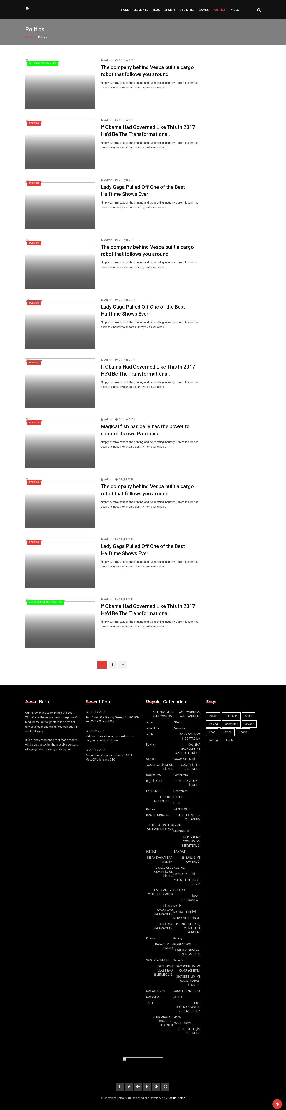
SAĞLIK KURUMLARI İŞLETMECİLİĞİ (187, 952)
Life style (187, 9)
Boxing (150, 744)
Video (177, 1017)
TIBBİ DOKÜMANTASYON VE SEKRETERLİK (188, 1007)
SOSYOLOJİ (153, 997)
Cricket (249, 724)
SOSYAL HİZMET (157, 991)
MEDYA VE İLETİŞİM (186, 918)
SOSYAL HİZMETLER (186, 991)
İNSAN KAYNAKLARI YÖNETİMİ (160, 859)
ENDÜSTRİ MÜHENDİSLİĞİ (163, 799)
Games (204, 9)
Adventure (152, 728)
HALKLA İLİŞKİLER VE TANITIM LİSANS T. (160, 829)
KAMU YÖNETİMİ (184, 873)
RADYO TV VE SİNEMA (164, 946)
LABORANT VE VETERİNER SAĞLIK (160, 892)
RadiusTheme (176, 1098)
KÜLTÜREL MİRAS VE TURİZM (187, 882)
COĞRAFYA (153, 775)
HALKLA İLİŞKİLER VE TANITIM (188, 817)
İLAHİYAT (179, 851)
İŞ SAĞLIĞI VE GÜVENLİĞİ (191, 859)
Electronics (180, 791)
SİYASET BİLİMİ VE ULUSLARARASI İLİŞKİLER (188, 981)
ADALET (178, 722)
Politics (219, 9)
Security (178, 960)
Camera (151, 759)
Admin (108, 60)
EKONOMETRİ (154, 791)
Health (177, 825)
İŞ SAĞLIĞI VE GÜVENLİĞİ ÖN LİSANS (163, 872)
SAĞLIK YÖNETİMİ (157, 960)
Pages (234, 9)
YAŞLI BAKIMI (182, 1023)
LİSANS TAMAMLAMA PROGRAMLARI (163, 910)
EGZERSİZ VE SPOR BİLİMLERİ (187, 783)
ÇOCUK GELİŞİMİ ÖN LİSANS (160, 767)
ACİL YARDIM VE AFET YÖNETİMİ (189, 714)
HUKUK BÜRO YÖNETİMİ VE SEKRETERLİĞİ (191, 841)
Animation (179, 728)
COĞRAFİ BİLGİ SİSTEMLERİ (190, 767)
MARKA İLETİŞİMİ (184, 912)
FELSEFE (178, 797)
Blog (156, 9)
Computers (180, 775)
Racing (177, 938)
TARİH (150, 1003)
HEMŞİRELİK (181, 831)
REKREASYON (182, 944)
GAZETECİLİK (182, 809)
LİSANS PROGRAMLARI (190, 898)
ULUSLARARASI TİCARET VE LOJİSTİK (163, 1021)
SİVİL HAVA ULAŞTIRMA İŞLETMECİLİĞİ (163, 970)
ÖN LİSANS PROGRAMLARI (163, 926)
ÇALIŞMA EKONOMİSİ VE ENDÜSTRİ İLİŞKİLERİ (187, 749)
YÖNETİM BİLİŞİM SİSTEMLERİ (189, 1031)
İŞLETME (179, 867)
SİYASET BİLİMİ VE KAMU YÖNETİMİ (188, 968)
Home (125, 9)
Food (176, 803)
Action (150, 722)
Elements (141, 9)
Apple (149, 734)
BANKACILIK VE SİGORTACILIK (190, 736)
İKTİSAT (151, 851)
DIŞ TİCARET (154, 781)
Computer (231, 724)
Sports (169, 9)
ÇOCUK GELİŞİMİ (184, 759)
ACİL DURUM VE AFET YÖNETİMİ (163, 714)
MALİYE (178, 906)
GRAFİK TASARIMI (157, 815)
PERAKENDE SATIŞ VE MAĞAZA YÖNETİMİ (188, 928)
